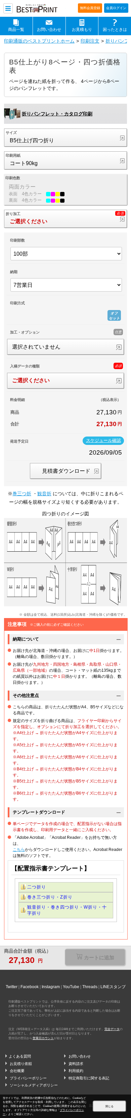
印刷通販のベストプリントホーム (39, 41)
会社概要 (17, 1071)
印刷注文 (90, 41)
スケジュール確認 (103, 440)
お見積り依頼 (21, 1064)
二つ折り (36, 887)
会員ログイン (116, 8)
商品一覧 (16, 29)
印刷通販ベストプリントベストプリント (41, 9)
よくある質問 (20, 1056)
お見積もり (82, 29)
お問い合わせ (49, 29)
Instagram (51, 986)
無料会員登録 (90, 8)
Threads (89, 986)
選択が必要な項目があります (95, 957)
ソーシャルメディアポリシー (34, 1085)
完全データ (112, 1029)
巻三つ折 (21, 493)
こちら (19, 849)
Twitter (11, 986)
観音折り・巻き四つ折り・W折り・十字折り (67, 910)
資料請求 (76, 1064)
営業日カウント (43, 1038)
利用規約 (76, 1071)
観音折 (44, 493)
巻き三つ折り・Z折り (50, 897)
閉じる (109, 1106)
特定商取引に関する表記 (89, 1078)
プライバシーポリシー (28, 1078)
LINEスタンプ (113, 986)
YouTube (71, 986)
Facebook (29, 986)
